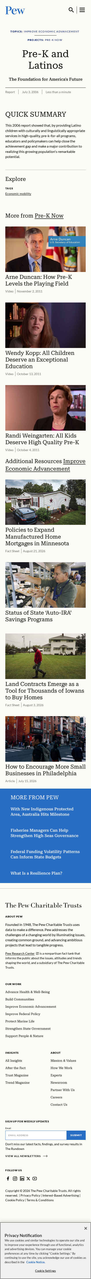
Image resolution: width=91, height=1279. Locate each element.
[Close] (86, 1228)
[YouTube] (34, 1178)
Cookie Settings (45, 1271)
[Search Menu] (71, 10)
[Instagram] (15, 1178)
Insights (12, 1052)
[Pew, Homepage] (15, 9)
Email (8, 1128)
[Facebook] (8, 1178)
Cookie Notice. (35, 1262)
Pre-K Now (49, 215)
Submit (76, 1135)
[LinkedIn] (22, 1178)
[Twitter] (28, 1179)
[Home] (43, 905)
